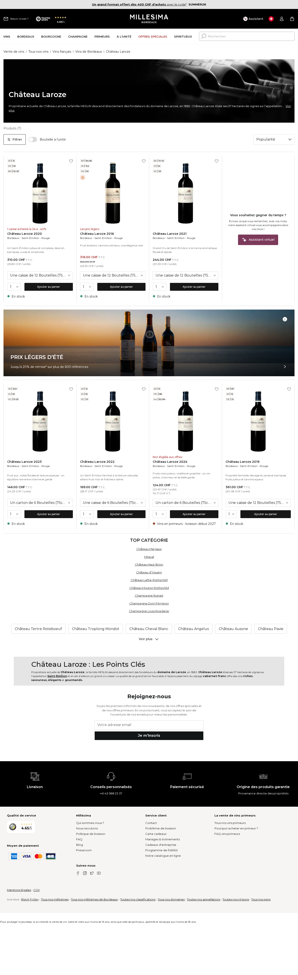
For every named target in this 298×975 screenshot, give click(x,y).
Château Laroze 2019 (242, 462)
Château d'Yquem (149, 572)
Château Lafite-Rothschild (149, 580)
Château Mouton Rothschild (149, 588)
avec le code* (139, 4)
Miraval (149, 557)
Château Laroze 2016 (97, 234)
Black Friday (30, 899)
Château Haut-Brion (149, 564)
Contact (151, 823)
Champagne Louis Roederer (149, 611)
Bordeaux (13, 238)
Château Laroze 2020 (24, 234)
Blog (79, 844)
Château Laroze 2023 (24, 462)
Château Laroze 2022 (97, 462)
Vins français (62, 52)
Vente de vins (13, 52)
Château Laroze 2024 (170, 462)
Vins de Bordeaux (88, 52)
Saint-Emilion (30, 238)
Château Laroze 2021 (170, 234)
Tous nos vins (38, 52)
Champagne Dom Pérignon (149, 603)
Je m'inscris (149, 735)
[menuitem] (6, 36)
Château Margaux (149, 549)
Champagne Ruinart (149, 595)
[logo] (149, 18)
